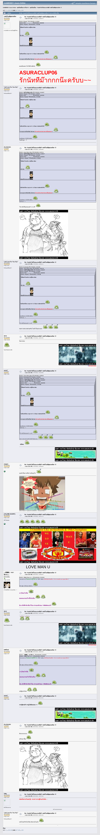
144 (9, 10)
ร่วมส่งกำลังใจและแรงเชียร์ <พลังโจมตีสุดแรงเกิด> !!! (49, 7)
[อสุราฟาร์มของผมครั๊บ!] (4, 471)
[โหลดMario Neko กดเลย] (4, 524)
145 (11, 10)
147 (17, 10)
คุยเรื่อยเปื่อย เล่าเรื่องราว (23, 7)
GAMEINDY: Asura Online (9, 7)
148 (19, 10)
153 (22, 10)
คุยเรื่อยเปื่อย (33, 7)
